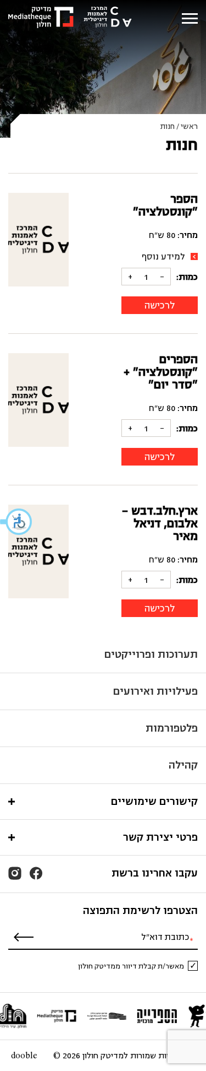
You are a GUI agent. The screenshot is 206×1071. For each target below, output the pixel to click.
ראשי (189, 126)
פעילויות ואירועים (155, 691)
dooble (24, 1055)
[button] (16, 522)
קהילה (183, 765)
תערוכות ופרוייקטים (151, 654)
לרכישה (159, 305)
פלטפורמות (172, 728)
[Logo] (70, 18)
